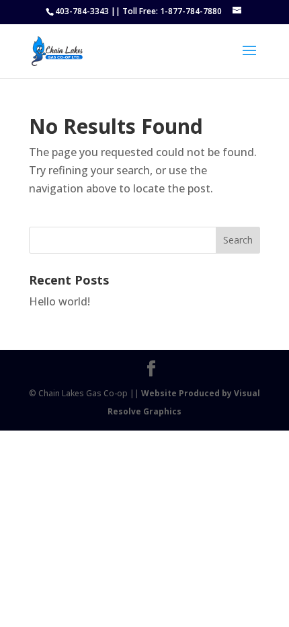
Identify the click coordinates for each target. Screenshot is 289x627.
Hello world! (59, 301)
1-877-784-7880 (191, 11)
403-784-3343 (82, 11)
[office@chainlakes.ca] (238, 11)
